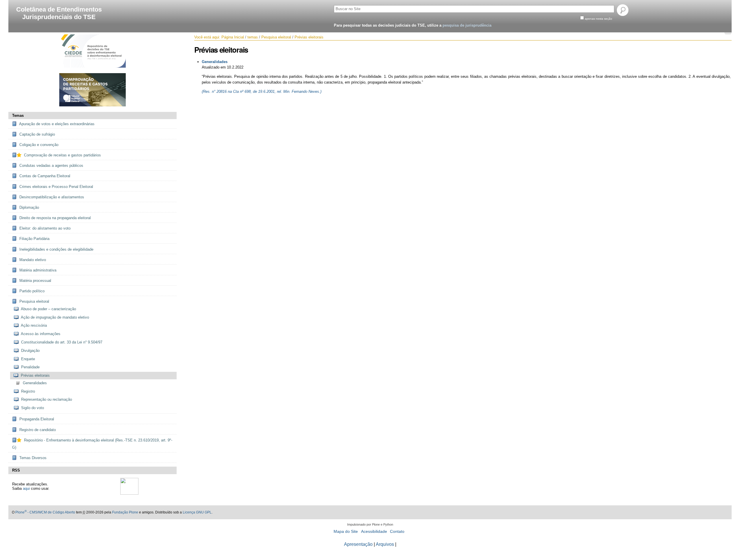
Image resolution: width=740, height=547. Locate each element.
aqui (26, 488)
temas (252, 37)
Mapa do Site (346, 531)
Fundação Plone (125, 512)
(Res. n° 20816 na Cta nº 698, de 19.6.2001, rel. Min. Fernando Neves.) (261, 91)
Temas (18, 115)
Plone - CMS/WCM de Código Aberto (45, 512)
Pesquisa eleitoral (276, 37)
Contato (397, 531)
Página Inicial (232, 37)
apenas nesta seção (598, 18)
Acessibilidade (374, 531)
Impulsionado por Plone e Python (370, 524)
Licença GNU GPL (197, 512)
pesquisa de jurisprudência (467, 25)
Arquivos (385, 544)
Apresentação (358, 544)
